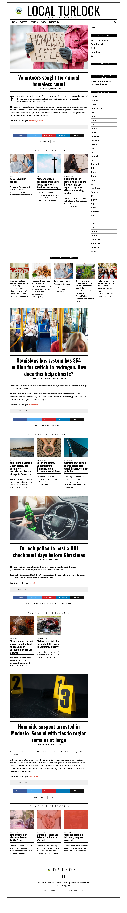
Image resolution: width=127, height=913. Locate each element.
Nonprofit (94, 199)
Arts (92, 112)
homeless (46, 141)
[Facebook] (112, 22)
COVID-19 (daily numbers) (99, 40)
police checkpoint (65, 604)
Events (93, 148)
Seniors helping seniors (18, 180)
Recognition (95, 211)
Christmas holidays (38, 604)
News (52, 88)
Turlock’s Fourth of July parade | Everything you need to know (106, 283)
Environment (95, 144)
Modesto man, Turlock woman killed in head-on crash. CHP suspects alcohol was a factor (21, 646)
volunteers (55, 141)
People (58, 88)
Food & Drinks (95, 156)
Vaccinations (95, 247)
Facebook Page (96, 52)
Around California (96, 108)
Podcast (23, 22)
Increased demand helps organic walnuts (41, 282)
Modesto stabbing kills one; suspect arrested (73, 837)
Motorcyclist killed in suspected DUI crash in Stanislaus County (48, 644)
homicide (52, 797)
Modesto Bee (34, 405)
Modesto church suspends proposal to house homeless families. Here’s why (48, 183)
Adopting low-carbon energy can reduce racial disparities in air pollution (76, 467)
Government (95, 164)
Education (94, 132)
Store (93, 56)
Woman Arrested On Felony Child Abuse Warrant (47, 837)
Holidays (93, 172)
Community (44, 88)
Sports (93, 227)
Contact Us (53, 22)
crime (93, 124)
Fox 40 (32, 583)
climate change (56, 425)
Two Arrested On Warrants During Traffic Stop (18, 837)
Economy (94, 128)
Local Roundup (95, 188)
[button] (115, 27)
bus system (45, 425)
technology (94, 235)
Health (93, 168)
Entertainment (96, 140)
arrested (44, 797)
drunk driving (52, 604)
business (93, 116)
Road (92, 215)
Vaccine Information (97, 44)
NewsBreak (34, 776)
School (93, 223)
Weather (93, 48)
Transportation (96, 239)
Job (92, 184)
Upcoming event (96, 243)
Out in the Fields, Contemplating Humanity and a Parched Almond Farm (48, 467)
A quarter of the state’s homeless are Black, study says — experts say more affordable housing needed (75, 186)
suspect (59, 797)
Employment (95, 136)
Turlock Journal (36, 121)
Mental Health (95, 192)
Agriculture (94, 100)
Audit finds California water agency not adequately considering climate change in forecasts (21, 468)
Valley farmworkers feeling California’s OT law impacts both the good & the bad (84, 284)
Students (94, 231)
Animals (93, 104)
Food (92, 152)
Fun (92, 160)
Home (14, 22)
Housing (93, 176)
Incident (93, 180)
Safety (93, 219)
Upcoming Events (38, 22)
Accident (94, 96)
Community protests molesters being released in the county (19, 283)
